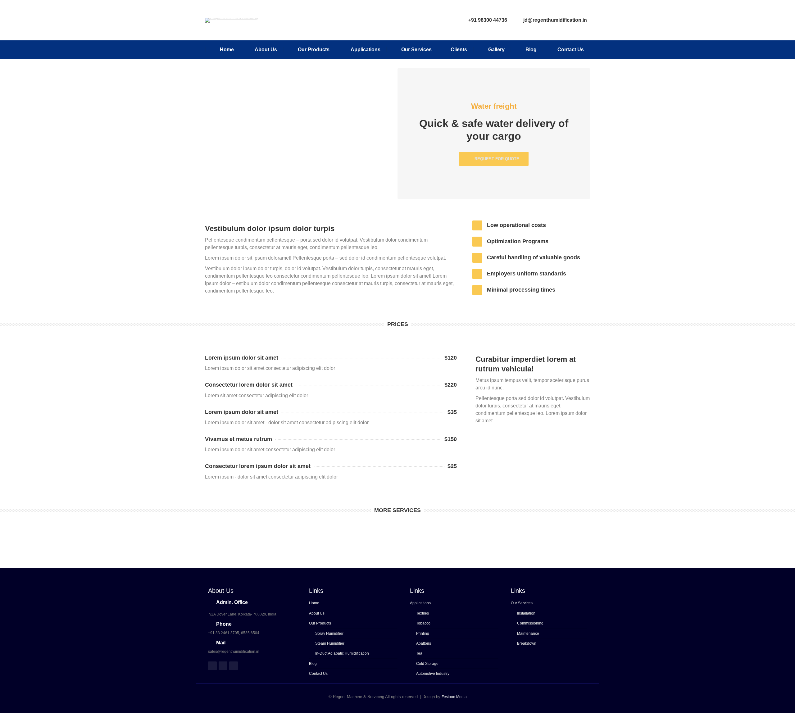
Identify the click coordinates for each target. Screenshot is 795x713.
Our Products (320, 623)
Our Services (522, 603)
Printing (422, 633)
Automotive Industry (432, 673)
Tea (419, 653)
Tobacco (423, 623)
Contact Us (318, 673)
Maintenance (528, 633)
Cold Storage (427, 663)
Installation (526, 613)
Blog (313, 663)
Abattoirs (423, 643)
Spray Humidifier (329, 633)
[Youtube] (233, 665)
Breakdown (526, 643)
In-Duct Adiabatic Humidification (342, 653)
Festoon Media (454, 697)
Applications (420, 603)
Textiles (422, 613)
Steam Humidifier (329, 643)
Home (314, 603)
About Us (317, 613)
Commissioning (530, 623)
